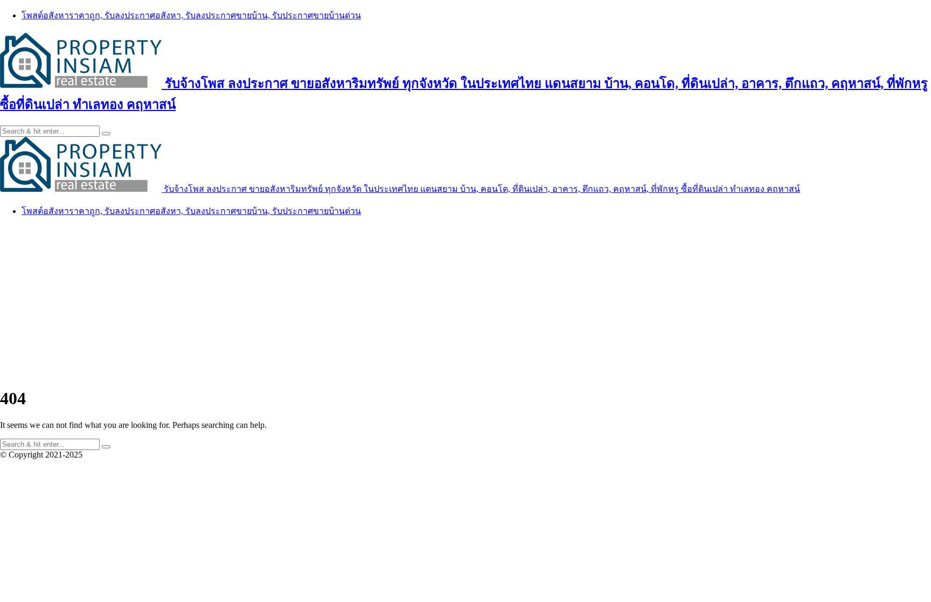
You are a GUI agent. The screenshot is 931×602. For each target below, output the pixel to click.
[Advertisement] (465, 301)
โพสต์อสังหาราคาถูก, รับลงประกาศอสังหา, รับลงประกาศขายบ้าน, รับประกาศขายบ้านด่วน (191, 15)
